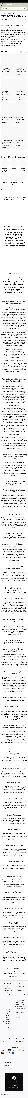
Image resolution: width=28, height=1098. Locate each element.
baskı (20, 992)
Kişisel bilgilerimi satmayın (20, 1014)
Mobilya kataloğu (7, 992)
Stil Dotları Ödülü (20, 1004)
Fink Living (7, 1009)
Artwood (7, 1013)
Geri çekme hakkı (20, 997)
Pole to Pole (8, 1028)
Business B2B (7, 994)
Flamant (8, 1003)
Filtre (5, 52)
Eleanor (8, 1030)
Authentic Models (7, 1021)
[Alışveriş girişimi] (22, 5)
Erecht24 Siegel (20, 1002)
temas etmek (7, 988)
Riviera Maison (7, 1005)
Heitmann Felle (7, 1023)
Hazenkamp (8, 1007)
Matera (7, 1015)
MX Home (7, 1032)
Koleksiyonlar (11, 13)
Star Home (7, 1025)
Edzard (7, 1019)
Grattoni (8, 1011)
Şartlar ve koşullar (20, 986)
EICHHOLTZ (7, 999)
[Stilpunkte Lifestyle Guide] (14, 1091)
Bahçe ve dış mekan (7, 997)
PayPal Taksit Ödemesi (20, 1017)
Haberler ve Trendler (7, 1034)
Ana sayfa (3, 13)
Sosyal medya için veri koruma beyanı (20, 999)
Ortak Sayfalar (20, 1020)
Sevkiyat (20, 988)
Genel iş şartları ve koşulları (20, 1009)
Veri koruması (20, 990)
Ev (7, 986)
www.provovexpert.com (20, 1006)
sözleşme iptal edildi (20, 994)
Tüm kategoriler (8, 990)
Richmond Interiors (7, 1001)
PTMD (7, 1017)
